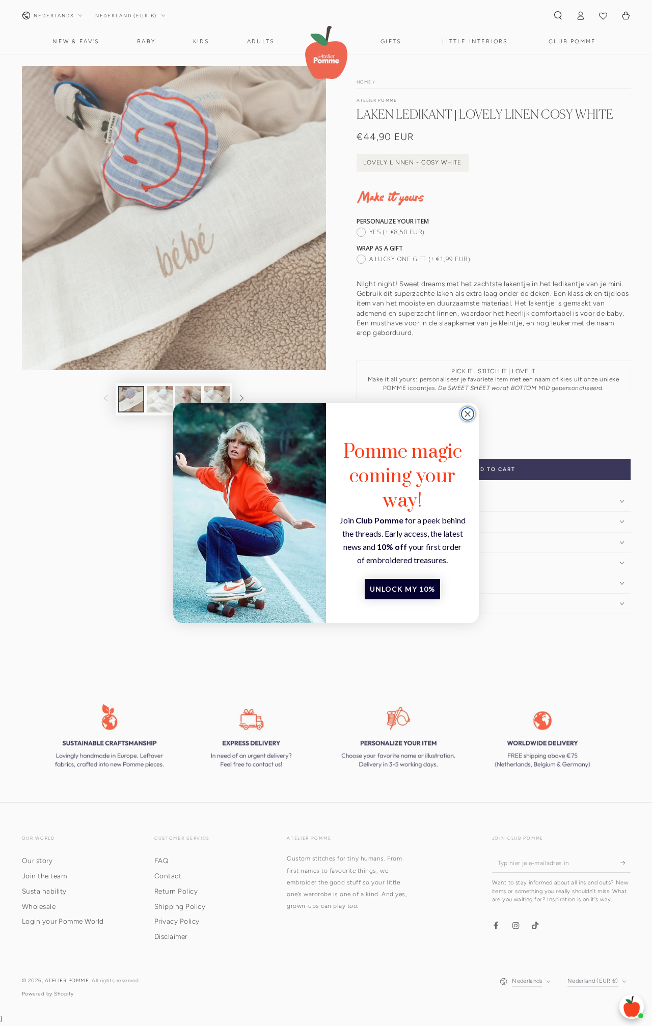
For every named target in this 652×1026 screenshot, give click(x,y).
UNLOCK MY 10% (402, 589)
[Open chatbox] (631, 1006)
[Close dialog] (467, 414)
